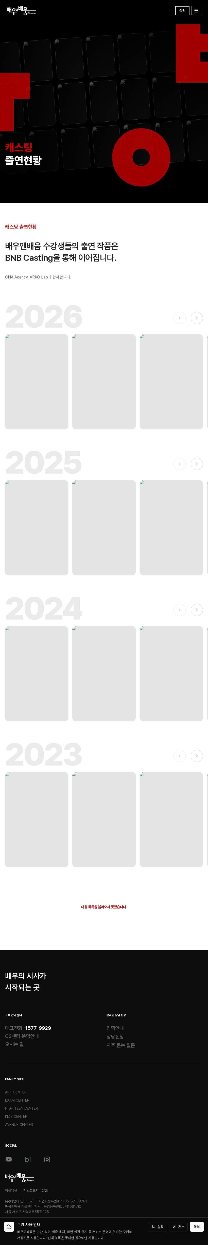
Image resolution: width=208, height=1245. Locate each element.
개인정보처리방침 (35, 1190)
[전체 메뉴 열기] (196, 10)
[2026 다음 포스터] (197, 318)
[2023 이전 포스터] (180, 756)
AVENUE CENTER (19, 1125)
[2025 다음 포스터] (197, 464)
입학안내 (115, 1028)
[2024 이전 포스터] (180, 610)
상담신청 (115, 1037)
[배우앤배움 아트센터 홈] (19, 1177)
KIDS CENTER (16, 1116)
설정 (161, 1227)
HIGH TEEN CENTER (21, 1108)
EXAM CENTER (17, 1100)
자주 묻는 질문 (121, 1045)
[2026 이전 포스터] (180, 318)
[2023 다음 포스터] (197, 756)
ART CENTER (16, 1092)
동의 (197, 1227)
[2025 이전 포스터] (180, 464)
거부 (181, 1227)
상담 (182, 11)
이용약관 (11, 1190)
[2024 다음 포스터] (197, 610)
